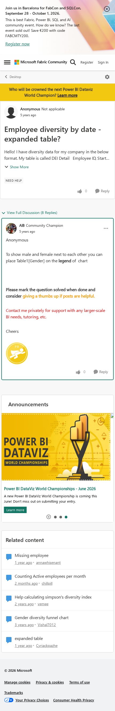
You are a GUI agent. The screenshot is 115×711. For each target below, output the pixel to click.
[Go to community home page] (40, 62)
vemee (43, 603)
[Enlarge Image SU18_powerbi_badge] (17, 353)
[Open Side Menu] (7, 62)
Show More (19, 166)
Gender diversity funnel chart (41, 617)
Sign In (103, 62)
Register (86, 62)
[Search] (73, 62)
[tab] (55, 516)
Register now (17, 43)
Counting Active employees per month (50, 576)
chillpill (47, 583)
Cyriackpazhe (46, 645)
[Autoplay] (48, 516)
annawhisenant (48, 562)
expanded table (29, 638)
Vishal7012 (47, 624)
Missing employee (31, 555)
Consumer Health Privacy (73, 700)
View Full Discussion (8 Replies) (32, 212)
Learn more (67, 95)
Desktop (15, 77)
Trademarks (13, 692)
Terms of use (79, 682)
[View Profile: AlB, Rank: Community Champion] (11, 228)
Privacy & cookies (50, 682)
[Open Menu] (107, 77)
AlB (22, 225)
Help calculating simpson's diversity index (53, 597)
